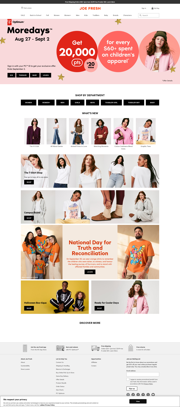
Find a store (27, 8)
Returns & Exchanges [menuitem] (63, 369)
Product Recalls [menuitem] (61, 383)
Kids (86, 15)
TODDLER (23, 75)
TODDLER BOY (134, 102)
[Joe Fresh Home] (90, 8)
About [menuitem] (23, 362)
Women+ (67, 15)
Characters (127, 15)
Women (56, 15)
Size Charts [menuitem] (60, 390)
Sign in (144, 8)
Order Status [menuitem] (60, 386)
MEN (62, 102)
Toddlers (96, 15)
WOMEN (28, 102)
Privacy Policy (148, 384)
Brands (115, 15)
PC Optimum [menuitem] (60, 393)
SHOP (29, 182)
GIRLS (77, 102)
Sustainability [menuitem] (25, 366)
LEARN (46, 75)
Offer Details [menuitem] (60, 379)
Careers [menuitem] (93, 366)
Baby (106, 15)
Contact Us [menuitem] (60, 362)
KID (11, 75)
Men (77, 15)
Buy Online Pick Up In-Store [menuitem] (65, 372)
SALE (23, 15)
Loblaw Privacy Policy (47, 405)
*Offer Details (167, 80)
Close (138, 401)
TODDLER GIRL (111, 102)
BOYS (92, 102)
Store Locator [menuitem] (25, 369)
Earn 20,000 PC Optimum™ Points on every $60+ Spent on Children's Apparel (90, 2)
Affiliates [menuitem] (94, 362)
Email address (131, 371)
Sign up (132, 388)
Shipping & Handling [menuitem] (62, 366)
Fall (47, 15)
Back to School (35, 15)
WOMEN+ (46, 102)
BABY (34, 75)
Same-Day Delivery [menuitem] (62, 376)
